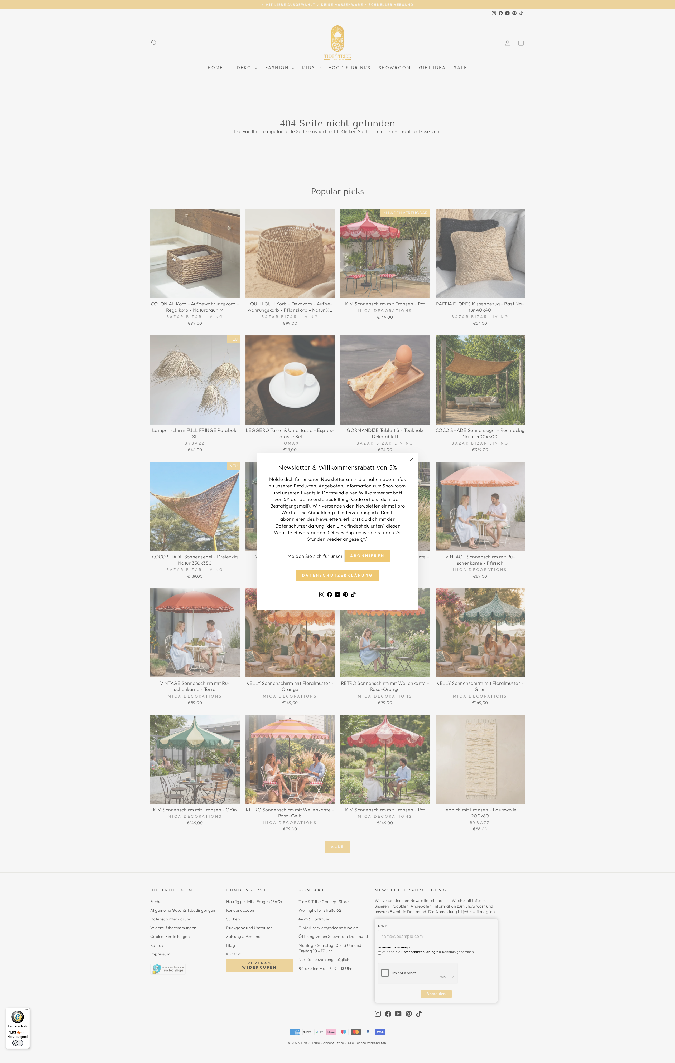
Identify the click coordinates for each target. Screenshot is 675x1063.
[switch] (17, 1043)
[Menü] (26, 1011)
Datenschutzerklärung (418, 952)
